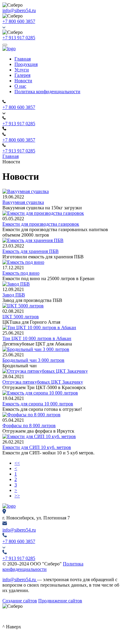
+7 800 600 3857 (18, 21)
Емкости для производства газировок (40, 224)
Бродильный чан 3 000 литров (33, 360)
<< (17, 463)
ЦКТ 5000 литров (20, 316)
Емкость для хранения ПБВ (30, 251)
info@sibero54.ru (19, 10)
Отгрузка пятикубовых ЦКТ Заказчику (42, 382)
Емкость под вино (20, 273)
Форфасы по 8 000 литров (29, 425)
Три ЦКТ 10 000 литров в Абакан (36, 338)
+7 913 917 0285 (18, 37)
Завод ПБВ (13, 294)
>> (17, 495)
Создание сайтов (19, 600)
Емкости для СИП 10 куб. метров (36, 447)
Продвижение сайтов (60, 600)
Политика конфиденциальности (42, 566)
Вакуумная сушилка (23, 202)
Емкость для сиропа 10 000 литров (37, 403)
